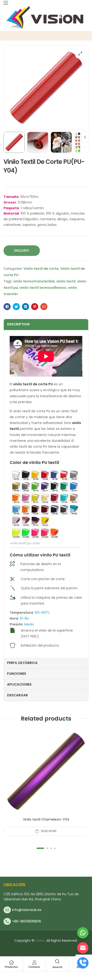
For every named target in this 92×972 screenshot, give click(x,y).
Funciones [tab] (16, 673)
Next (84, 137)
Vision (40, 940)
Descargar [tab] (17, 695)
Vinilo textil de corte (41, 268)
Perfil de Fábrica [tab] (22, 662)
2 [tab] (47, 848)
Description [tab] (18, 324)
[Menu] (6, 2)
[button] (80, 53)
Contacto (34, 966)
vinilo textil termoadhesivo (43, 287)
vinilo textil (65, 281)
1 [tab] (40, 848)
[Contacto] (34, 962)
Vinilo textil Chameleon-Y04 (46, 819)
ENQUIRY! (21, 250)
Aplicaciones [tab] (19, 684)
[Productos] (11, 962)
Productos (11, 966)
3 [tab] (51, 848)
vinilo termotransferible (34, 281)
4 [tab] (55, 848)
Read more (49, 831)
